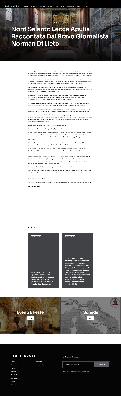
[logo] (12, 5)
